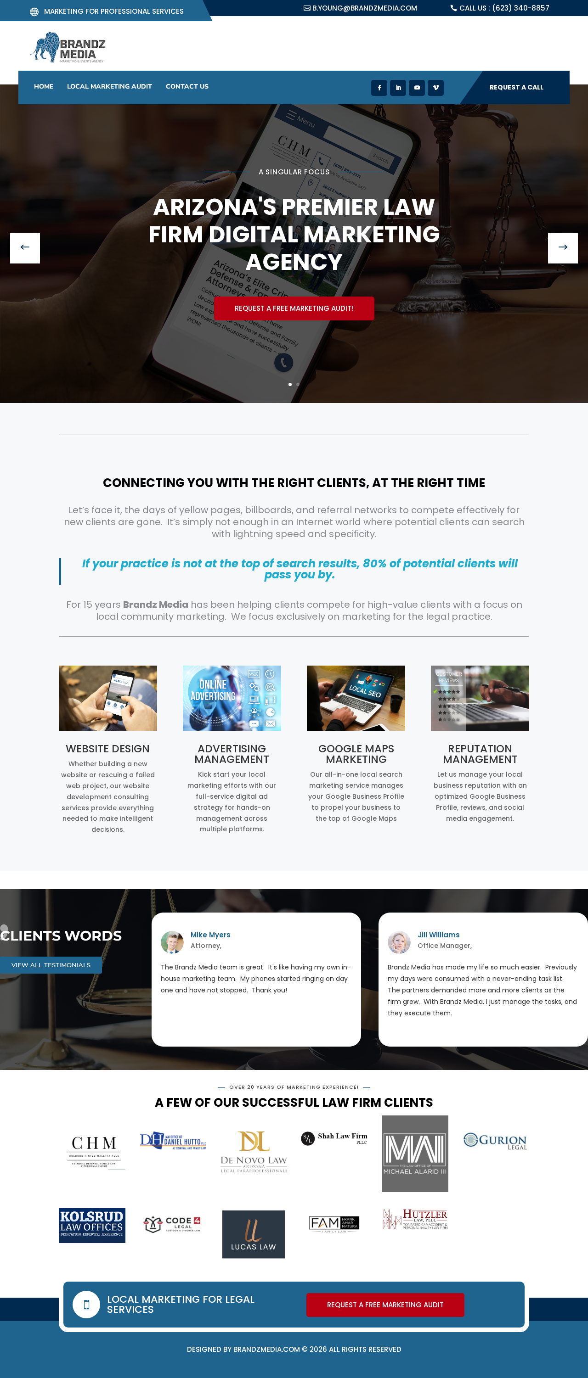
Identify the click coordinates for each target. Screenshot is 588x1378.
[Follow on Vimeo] (436, 88)
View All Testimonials (50, 965)
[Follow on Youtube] (417, 88)
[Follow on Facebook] (379, 88)
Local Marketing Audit (109, 86)
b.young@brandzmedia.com (364, 8)
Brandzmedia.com (266, 1349)
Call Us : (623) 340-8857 (504, 8)
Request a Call (516, 87)
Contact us (187, 86)
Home (43, 86)
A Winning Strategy (293, 197)
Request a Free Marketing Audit (294, 306)
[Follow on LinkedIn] (398, 88)
